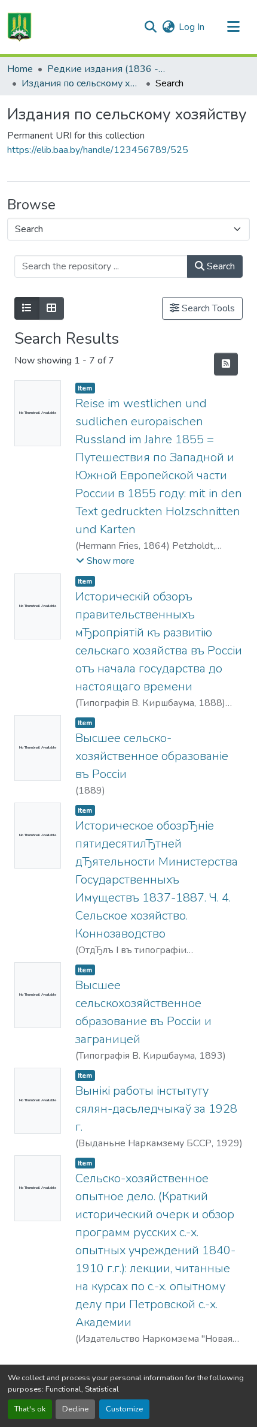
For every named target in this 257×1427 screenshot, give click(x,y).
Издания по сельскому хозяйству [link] (81, 83)
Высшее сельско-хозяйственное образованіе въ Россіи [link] (151, 756)
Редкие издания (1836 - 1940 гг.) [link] (107, 69)
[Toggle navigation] (233, 27)
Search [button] (219, 266)
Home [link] (20, 69)
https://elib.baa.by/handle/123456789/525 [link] (97, 150)
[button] (19, 27)
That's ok (29, 1409)
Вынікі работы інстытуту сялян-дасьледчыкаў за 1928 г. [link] (156, 1109)
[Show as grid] (51, 308)
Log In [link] (191, 27)
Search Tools (207, 308)
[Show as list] (26, 308)
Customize (124, 1409)
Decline (75, 1409)
